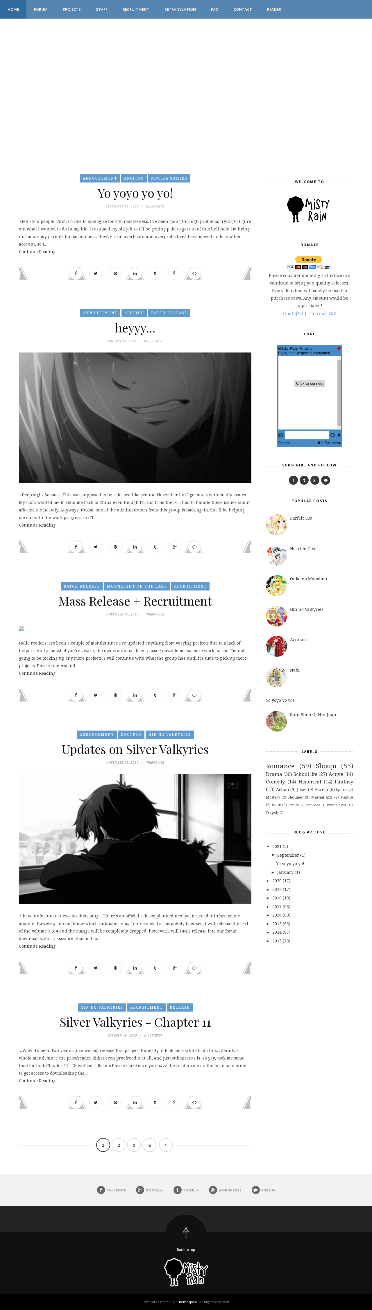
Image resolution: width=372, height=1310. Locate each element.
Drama (274, 774)
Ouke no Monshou (308, 578)
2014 (277, 932)
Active (336, 774)
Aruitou (134, 178)
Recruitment (190, 586)
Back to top (186, 1249)
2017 (277, 906)
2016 (277, 915)
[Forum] (325, 480)
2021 (277, 846)
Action (282, 789)
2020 (277, 880)
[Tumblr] (304, 480)
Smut (276, 804)
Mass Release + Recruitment (135, 601)
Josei (302, 789)
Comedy (275, 781)
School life (305, 774)
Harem (321, 789)
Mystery (273, 797)
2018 (277, 898)
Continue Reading (37, 251)
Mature (346, 797)
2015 (277, 923)
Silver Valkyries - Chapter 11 (135, 1022)
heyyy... (135, 327)
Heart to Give (303, 548)
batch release (169, 312)
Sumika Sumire (169, 178)
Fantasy (344, 781)
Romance (280, 765)
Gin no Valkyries (170, 734)
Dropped (131, 734)
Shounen (295, 797)
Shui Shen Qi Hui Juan (313, 714)
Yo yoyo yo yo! (135, 193)
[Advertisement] (174, 59)
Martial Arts (322, 797)
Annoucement (100, 178)
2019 (277, 889)
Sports (341, 789)
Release (180, 1007)
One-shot (313, 805)
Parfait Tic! (301, 518)
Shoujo (326, 765)
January (285, 872)
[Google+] (314, 480)
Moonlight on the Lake (137, 586)
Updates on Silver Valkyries (135, 749)
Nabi (295, 670)
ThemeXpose (187, 1302)
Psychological (337, 805)
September (288, 855)
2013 (277, 941)
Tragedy (272, 812)
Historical (309, 781)
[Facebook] (293, 480)
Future (293, 805)
